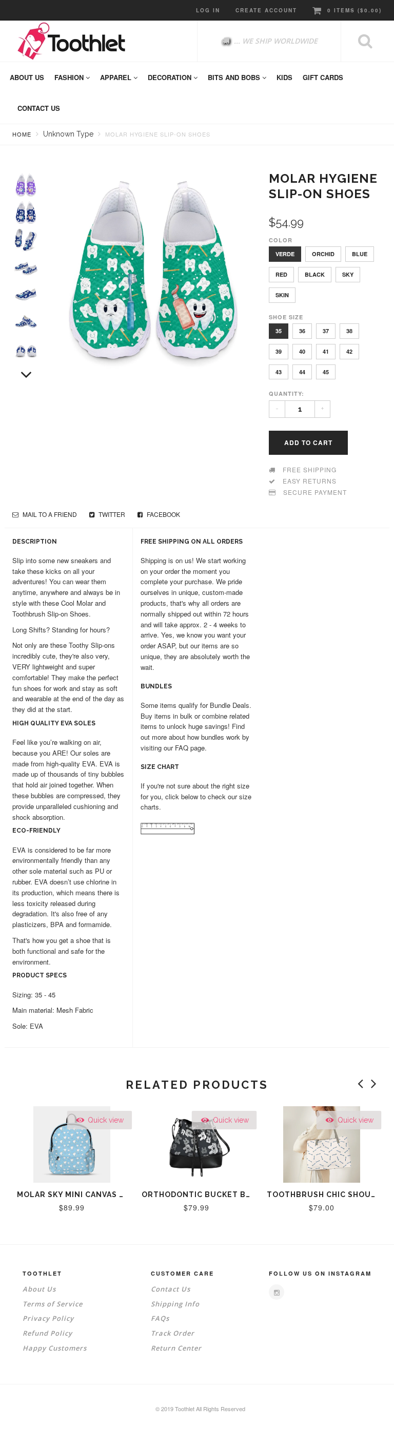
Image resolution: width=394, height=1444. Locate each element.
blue (359, 254)
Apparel (116, 77)
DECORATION (170, 77)
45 (326, 372)
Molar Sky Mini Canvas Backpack (89, 1194)
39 (278, 351)
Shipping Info (175, 1303)
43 (278, 372)
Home (21, 134)
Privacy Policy (48, 1318)
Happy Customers (55, 1348)
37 (326, 331)
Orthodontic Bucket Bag (199, 1194)
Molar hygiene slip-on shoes (157, 134)
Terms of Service (53, 1303)
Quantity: (286, 393)
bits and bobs (235, 77)
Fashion (70, 77)
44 (302, 372)
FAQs (160, 1318)
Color (280, 240)
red (281, 274)
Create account (266, 10)
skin (282, 295)
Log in (208, 10)
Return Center (176, 1348)
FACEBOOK (162, 514)
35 (278, 331)
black (315, 274)
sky (347, 274)
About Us (39, 1289)
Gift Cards (323, 77)
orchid (323, 254)
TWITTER (111, 514)
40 (302, 351)
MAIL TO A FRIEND (49, 514)
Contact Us (170, 1289)
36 (302, 331)
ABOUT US (27, 77)
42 (349, 351)
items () (354, 10)
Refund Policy (47, 1333)
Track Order (172, 1333)
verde (284, 254)
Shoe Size (286, 317)
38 (349, 331)
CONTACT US (38, 108)
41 (326, 351)
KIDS (284, 77)
